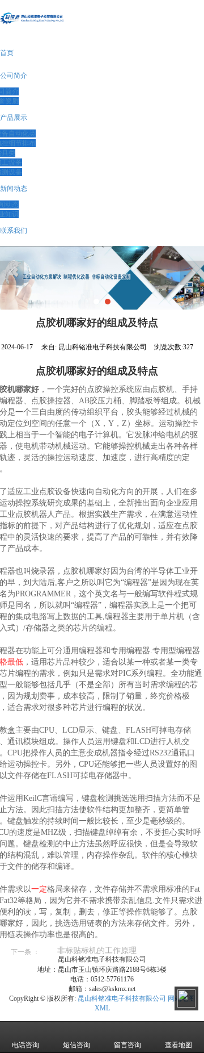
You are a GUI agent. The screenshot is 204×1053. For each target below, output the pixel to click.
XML (102, 1008)
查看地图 (178, 1045)
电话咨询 (25, 1045)
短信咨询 (76, 1045)
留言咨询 (127, 1045)
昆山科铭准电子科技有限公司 (122, 998)
